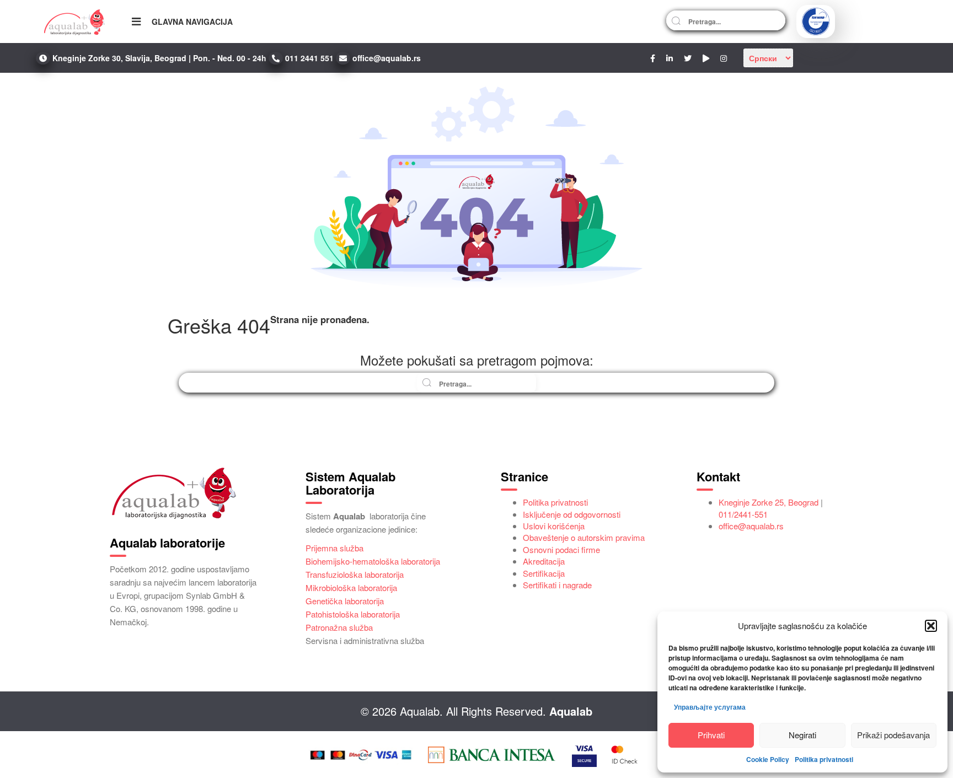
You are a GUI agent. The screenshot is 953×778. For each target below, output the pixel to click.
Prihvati (711, 735)
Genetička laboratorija (345, 601)
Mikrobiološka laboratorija (351, 587)
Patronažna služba (339, 627)
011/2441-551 (743, 514)
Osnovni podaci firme (561, 549)
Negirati (802, 735)
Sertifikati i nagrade (557, 585)
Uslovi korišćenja (554, 526)
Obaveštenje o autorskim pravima (584, 537)
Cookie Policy (767, 759)
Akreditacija (544, 561)
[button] (930, 625)
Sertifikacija (544, 573)
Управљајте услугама (710, 707)
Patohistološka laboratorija (353, 614)
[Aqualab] (74, 21)
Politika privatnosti (824, 759)
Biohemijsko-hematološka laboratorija (373, 561)
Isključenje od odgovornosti (571, 514)
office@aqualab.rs (751, 526)
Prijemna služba (334, 548)
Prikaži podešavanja (893, 735)
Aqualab (570, 711)
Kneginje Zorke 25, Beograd (768, 502)
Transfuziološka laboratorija (355, 574)
